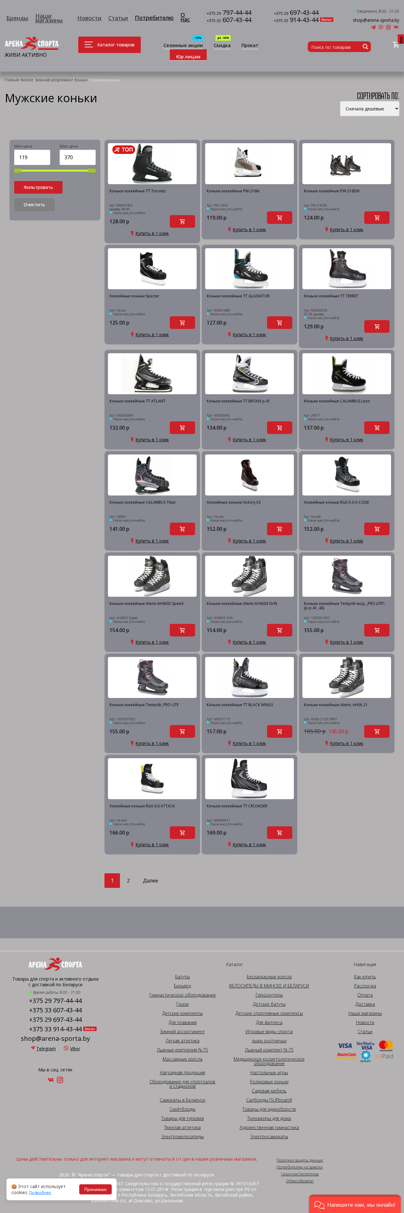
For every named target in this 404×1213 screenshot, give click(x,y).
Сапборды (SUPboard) (269, 1100)
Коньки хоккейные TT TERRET (331, 296)
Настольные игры (269, 1072)
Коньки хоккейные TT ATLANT (137, 401)
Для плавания (183, 1022)
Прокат (249, 45)
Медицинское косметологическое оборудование (269, 1061)
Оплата (365, 995)
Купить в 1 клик (152, 233)
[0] (396, 45)
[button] (355, 1204)
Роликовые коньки (269, 1082)
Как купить (365, 977)
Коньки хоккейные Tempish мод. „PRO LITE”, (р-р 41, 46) (344, 606)
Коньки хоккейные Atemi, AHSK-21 (336, 705)
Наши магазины (49, 18)
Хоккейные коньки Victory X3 (234, 502)
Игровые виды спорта (269, 1031)
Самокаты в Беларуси (182, 1100)
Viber (75, 1048)
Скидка (222, 45)
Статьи (118, 18)
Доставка (365, 1004)
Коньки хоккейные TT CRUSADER (237, 806)
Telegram (46, 1048)
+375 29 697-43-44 (55, 1020)
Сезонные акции (183, 45)
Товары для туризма (182, 1118)
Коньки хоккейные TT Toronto (138, 191)
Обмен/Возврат (300, 1181)
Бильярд (182, 986)
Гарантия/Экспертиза (300, 1174)
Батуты (182, 977)
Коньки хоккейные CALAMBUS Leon (337, 401)
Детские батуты (269, 1004)
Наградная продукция (182, 1072)
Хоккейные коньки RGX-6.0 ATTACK (142, 806)
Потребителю (154, 17)
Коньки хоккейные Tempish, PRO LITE (144, 705)
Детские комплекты (182, 1013)
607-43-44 (229, 20)
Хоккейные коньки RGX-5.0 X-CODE (336, 502)
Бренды (17, 18)
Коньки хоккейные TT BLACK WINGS (240, 705)
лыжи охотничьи (269, 1041)
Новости (89, 18)
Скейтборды (182, 1109)
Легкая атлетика (182, 1041)
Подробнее (40, 1193)
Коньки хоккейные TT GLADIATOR (238, 296)
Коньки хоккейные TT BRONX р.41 (238, 401)
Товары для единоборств (269, 1109)
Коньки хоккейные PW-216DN (331, 191)
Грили (182, 1004)
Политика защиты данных (299, 1160)
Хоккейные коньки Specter (134, 296)
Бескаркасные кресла (269, 977)
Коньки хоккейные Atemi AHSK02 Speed (146, 603)
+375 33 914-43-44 (55, 1029)
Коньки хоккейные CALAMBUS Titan (142, 502)
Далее (150, 880)
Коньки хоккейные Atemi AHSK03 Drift (242, 603)
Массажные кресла (182, 1059)
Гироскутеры (269, 995)
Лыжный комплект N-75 (269, 1050)
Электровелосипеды (182, 1136)
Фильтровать (38, 187)
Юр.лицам (188, 56)
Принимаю (95, 1189)
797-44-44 (229, 13)
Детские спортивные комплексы (269, 1013)
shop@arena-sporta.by (376, 20)
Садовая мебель (269, 1091)
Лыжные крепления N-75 (182, 1050)
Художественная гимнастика (269, 1127)
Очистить (34, 205)
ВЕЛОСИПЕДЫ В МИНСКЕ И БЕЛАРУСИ (269, 986)
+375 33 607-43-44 (55, 1010)
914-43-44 (296, 20)
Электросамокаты (269, 1136)
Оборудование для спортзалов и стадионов (182, 1084)
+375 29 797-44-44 (55, 1001)
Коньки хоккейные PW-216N (233, 191)
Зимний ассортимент (182, 1031)
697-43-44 (296, 13)
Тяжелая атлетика (182, 1127)
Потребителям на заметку (299, 1167)
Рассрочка (365, 986)
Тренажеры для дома (269, 1118)
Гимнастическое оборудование (182, 995)
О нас (185, 17)
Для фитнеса (269, 1022)
